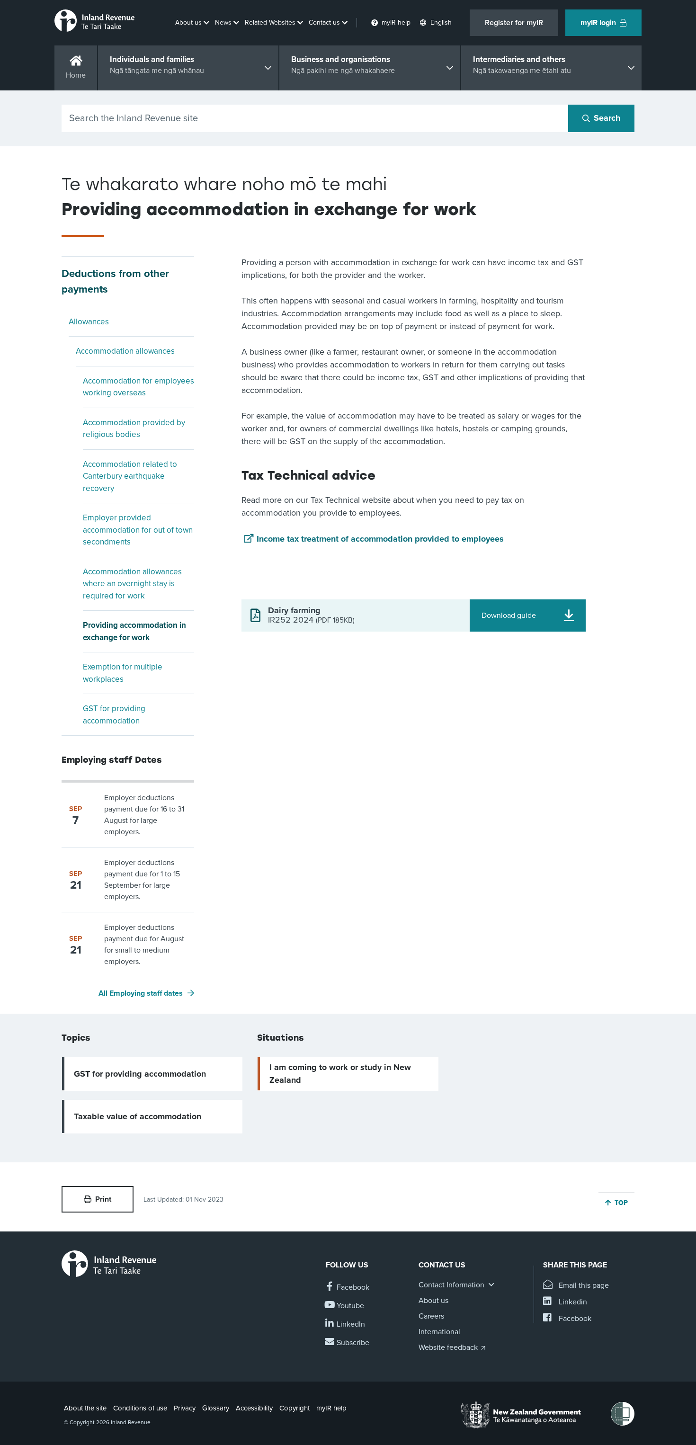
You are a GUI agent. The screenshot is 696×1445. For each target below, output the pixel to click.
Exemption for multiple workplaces (122, 673)
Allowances (89, 322)
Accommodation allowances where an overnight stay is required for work (132, 584)
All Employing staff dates (140, 993)
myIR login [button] (598, 22)
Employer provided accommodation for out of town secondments (138, 530)
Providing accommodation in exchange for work (134, 631)
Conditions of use (140, 1408)
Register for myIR (514, 22)
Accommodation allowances (125, 351)
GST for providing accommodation (114, 715)
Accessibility (254, 1408)
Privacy (185, 1408)
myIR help (331, 1408)
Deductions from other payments (115, 281)
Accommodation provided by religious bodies (134, 429)
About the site (85, 1408)
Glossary (215, 1408)
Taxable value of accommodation (137, 1116)
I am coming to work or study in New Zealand (340, 1073)
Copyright (294, 1408)
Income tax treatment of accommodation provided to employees (380, 539)
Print (103, 1199)
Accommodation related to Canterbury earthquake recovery (130, 476)
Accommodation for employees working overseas (138, 387)
